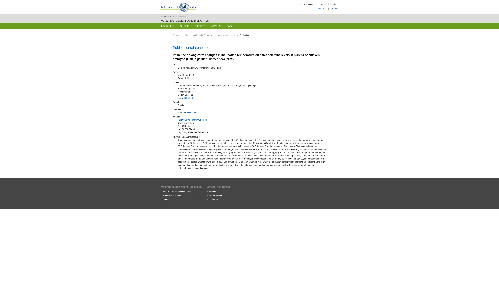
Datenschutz (333, 4)
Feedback (323, 8)
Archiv (216, 26)
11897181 (191, 112)
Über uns (167, 26)
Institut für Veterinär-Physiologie (192, 120)
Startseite (293, 4)
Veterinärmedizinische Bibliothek (185, 20)
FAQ (229, 26)
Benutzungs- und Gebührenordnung (178, 191)
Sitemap (166, 199)
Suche (184, 26)
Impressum (320, 4)
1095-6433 (189, 98)
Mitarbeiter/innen (306, 4)
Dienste (200, 26)
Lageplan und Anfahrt (172, 195)
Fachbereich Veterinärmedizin (174, 17)
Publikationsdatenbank (225, 35)
